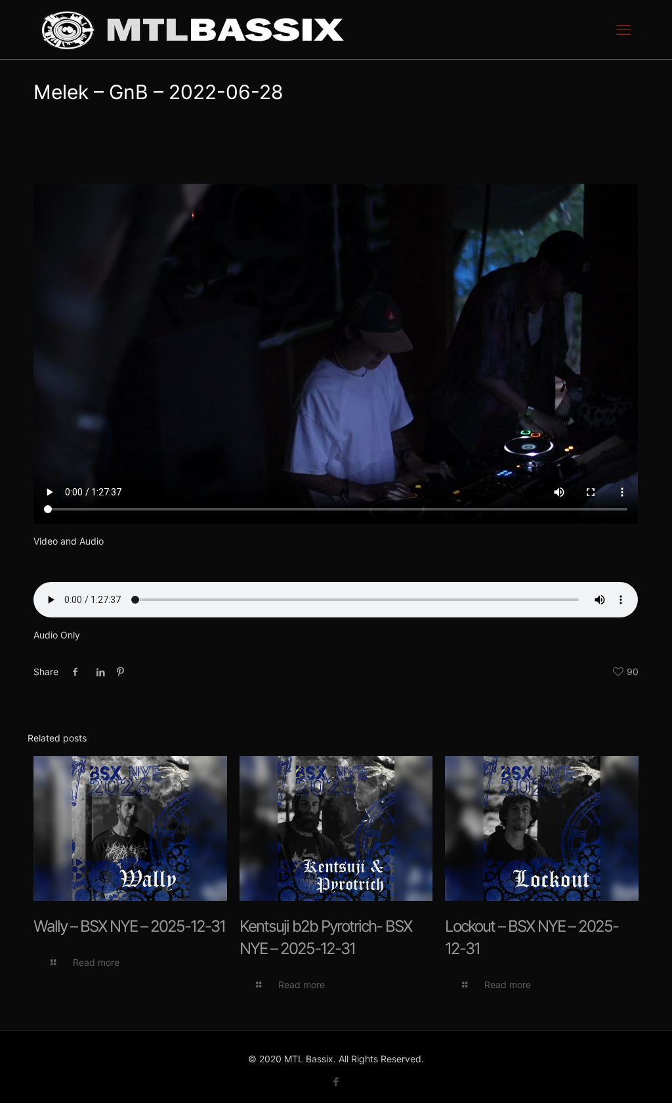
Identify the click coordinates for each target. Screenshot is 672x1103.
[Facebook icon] (336, 1081)
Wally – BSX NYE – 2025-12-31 (129, 926)
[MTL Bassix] (192, 29)
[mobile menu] (623, 29)
